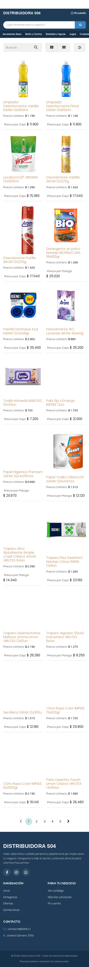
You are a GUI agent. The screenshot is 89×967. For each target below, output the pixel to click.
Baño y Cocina (33, 34)
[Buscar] (80, 25)
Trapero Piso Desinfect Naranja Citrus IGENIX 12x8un (64, 561)
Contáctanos (11, 910)
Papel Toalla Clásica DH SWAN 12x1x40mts (65, 479)
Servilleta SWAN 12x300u (22, 712)
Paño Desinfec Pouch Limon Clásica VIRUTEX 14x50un (63, 783)
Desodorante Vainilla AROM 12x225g (63, 179)
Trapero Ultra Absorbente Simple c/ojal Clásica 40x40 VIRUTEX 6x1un (19, 554)
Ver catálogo (56, 890)
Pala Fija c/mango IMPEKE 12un (60, 402)
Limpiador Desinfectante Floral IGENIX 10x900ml (62, 106)
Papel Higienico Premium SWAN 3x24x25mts (23, 474)
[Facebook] (7, 872)
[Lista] (64, 47)
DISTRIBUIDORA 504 (22, 13)
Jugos (72, 34)
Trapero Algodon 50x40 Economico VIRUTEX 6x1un (65, 637)
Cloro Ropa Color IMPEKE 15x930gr (65, 710)
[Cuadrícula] (52, 47)
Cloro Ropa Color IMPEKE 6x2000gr (22, 785)
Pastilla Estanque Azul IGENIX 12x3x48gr (20, 331)
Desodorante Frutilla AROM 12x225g (19, 260)
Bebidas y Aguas (55, 34)
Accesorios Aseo (12, 34)
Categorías (10, 897)
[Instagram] (16, 872)
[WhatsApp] (26, 872)
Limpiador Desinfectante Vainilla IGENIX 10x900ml (21, 106)
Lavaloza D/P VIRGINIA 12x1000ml (20, 179)
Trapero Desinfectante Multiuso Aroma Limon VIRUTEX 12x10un (21, 637)
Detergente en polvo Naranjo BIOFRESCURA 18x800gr (63, 253)
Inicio (6, 890)
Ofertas (8, 903)
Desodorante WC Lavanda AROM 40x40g (64, 331)
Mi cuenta (80, 13)
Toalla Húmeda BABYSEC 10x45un (23, 402)
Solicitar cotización (60, 897)
